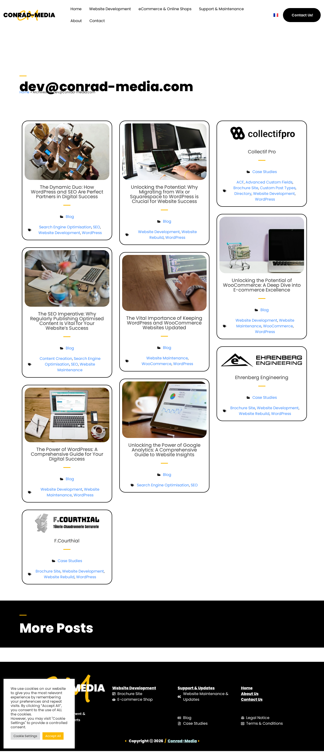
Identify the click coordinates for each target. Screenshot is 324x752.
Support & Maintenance (221, 9)
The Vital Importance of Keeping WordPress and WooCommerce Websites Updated (164, 323)
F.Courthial (66, 540)
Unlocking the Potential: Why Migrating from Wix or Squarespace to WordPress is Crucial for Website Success (164, 194)
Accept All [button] (53, 736)
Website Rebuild (254, 413)
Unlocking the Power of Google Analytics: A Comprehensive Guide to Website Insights (164, 450)
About (76, 21)
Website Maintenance (76, 367)
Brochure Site (245, 188)
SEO (96, 227)
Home (76, 9)
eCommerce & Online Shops (165, 9)
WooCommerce (156, 364)
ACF (240, 182)
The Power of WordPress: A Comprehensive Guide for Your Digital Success (67, 454)
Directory (242, 193)
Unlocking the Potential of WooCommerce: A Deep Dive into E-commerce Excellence (262, 285)
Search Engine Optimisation (65, 227)
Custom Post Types (278, 188)
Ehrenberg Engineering (261, 377)
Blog (70, 216)
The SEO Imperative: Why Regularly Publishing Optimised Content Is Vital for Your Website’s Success (67, 320)
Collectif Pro (262, 151)
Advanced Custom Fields (268, 182)
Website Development (110, 9)
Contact (97, 21)
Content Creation (56, 358)
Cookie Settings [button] (25, 736)
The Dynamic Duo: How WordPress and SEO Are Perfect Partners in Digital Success (67, 192)
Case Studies (264, 171)
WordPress (92, 232)
